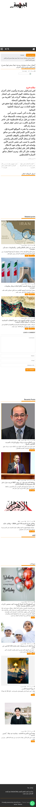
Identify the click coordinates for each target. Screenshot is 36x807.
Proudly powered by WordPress (11, 802)
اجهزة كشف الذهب (23, 791)
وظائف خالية (32, 450)
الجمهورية (23, 245)
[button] (32, 803)
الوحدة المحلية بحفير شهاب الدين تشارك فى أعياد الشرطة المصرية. (27, 165)
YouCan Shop (14, 791)
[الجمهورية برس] (33, 49)
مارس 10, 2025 (30, 480)
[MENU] (1, 49)
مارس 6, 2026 (30, 731)
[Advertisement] (18, 28)
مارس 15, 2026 (30, 686)
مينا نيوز (31, 791)
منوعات (32, 617)
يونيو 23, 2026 (30, 245)
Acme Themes (18, 804)
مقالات (26, 255)
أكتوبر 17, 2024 (30, 521)
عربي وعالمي (31, 158)
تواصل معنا (30, 787)
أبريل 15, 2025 (30, 440)
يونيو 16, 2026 (30, 318)
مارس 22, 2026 (30, 643)
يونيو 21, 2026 (30, 284)
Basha (23, 71)
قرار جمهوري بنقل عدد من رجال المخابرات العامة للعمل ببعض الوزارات (9, 165)
